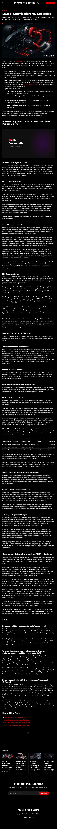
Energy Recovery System (31, 84)
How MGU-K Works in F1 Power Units (15, 717)
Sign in (43, 3)
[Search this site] (38, 3)
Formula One (19, 61)
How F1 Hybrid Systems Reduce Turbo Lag (16, 720)
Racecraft (5, 10)
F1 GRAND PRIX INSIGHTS (24, 3)
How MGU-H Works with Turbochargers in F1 (17, 722)
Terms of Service (36, 814)
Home (3, 3)
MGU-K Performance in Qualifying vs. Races (17, 725)
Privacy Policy (26, 814)
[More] (8, 3)
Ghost (31, 817)
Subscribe (50, 3)
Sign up (18, 814)
